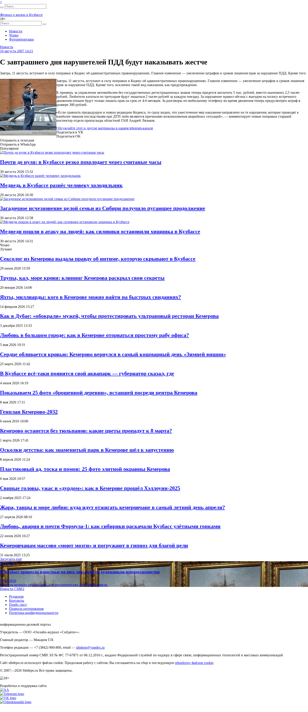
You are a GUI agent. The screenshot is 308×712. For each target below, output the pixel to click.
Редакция (16, 596)
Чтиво (13, 35)
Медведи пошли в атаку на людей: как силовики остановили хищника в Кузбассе (100, 231)
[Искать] (2, 7)
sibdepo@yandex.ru (90, 647)
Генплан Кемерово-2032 (29, 412)
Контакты (16, 600)
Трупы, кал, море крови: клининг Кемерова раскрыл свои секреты (82, 278)
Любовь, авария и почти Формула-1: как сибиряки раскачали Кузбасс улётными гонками (110, 526)
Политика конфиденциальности (33, 613)
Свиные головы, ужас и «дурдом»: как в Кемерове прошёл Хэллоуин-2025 (90, 488)
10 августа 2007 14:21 (16, 51)
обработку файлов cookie (194, 663)
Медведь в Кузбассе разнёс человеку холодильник (61, 185)
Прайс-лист (18, 605)
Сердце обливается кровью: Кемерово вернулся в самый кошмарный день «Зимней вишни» (113, 354)
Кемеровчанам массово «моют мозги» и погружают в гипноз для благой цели (94, 545)
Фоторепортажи (21, 39)
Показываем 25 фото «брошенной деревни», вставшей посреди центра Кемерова (98, 393)
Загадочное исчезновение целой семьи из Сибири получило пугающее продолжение (102, 208)
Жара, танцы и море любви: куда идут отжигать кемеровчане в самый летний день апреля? (112, 507)
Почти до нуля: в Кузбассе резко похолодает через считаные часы (80, 162)
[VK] (8, 698)
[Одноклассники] (15, 702)
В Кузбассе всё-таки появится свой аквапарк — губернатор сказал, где (87, 373)
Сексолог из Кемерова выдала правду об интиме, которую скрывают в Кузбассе (97, 259)
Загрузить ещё (11, 559)
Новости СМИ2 (12, 589)
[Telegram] (12, 694)
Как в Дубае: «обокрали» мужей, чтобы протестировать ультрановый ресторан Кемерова (109, 316)
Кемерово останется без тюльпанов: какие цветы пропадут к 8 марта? (86, 431)
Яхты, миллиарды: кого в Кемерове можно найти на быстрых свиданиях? (90, 297)
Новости (15, 31)
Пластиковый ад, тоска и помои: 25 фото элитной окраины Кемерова (85, 469)
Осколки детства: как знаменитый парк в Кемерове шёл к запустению (87, 450)
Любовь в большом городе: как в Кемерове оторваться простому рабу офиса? (94, 335)
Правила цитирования (26, 609)
